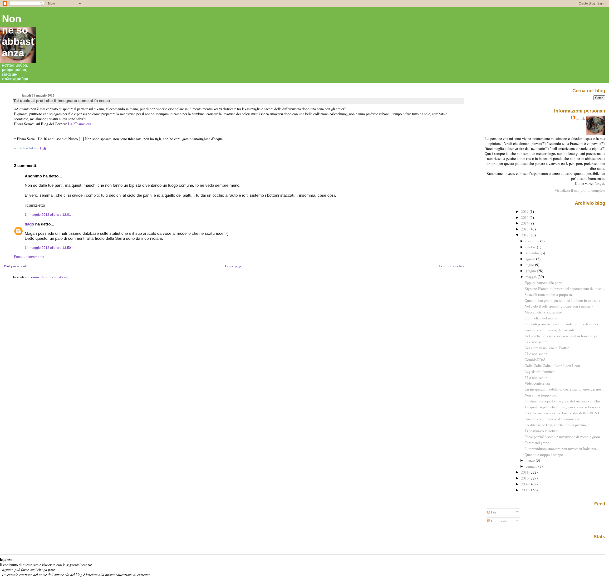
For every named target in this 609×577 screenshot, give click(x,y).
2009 (525, 483)
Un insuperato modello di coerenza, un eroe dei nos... (564, 388)
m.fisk (580, 118)
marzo (531, 460)
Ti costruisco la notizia (541, 430)
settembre (533, 252)
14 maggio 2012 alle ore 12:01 (48, 214)
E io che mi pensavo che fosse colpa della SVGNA (562, 412)
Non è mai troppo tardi (541, 394)
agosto (531, 258)
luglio (530, 264)
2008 (525, 489)
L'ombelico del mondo (541, 317)
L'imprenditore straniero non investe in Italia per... (562, 448)
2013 (525, 228)
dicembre (533, 240)
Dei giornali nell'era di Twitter (547, 347)
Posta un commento (29, 257)
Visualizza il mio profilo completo (580, 190)
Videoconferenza (537, 383)
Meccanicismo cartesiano (543, 311)
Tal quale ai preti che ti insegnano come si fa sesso (61, 100)
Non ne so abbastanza (18, 36)
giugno (531, 270)
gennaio (532, 466)
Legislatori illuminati (540, 371)
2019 (525, 211)
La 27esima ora (79, 123)
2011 (525, 471)
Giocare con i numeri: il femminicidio (552, 418)
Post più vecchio (451, 265)
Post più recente (16, 265)
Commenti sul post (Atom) (48, 276)
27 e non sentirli (537, 341)
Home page (233, 265)
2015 (525, 217)
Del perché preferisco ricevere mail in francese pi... (562, 335)
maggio (532, 276)
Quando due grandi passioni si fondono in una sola (562, 300)
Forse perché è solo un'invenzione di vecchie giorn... (564, 436)
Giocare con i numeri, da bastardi (549, 329)
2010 (525, 477)
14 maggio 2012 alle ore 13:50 (48, 247)
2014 (525, 222)
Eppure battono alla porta (543, 282)
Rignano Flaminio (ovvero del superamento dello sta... (565, 288)
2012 (525, 234)
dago (29, 224)
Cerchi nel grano (537, 442)
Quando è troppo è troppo (544, 454)
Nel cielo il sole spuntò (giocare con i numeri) (559, 305)
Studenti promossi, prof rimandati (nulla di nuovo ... (563, 323)
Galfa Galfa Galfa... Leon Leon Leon (552, 365)
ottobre (531, 246)
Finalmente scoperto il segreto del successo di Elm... (564, 400)
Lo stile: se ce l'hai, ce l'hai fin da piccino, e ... (559, 424)
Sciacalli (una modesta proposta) (549, 294)
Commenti (498, 520)
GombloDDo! (535, 359)
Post (493, 511)
